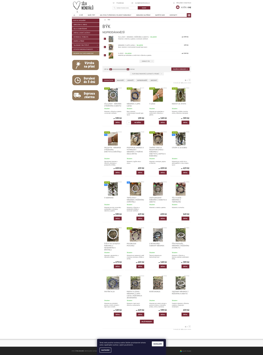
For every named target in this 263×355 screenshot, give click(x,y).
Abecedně (154, 80)
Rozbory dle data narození (83, 53)
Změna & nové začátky (81, 33)
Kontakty (173, 15)
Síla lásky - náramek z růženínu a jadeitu (137, 37)
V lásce (124, 53)
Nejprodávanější (142, 80)
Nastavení (105, 350)
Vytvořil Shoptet (186, 351)
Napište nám (160, 15)
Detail (118, 122)
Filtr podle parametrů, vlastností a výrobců (145, 73)
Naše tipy (91, 15)
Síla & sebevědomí (80, 29)
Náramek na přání (143, 15)
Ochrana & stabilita (80, 37)
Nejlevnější (120, 80)
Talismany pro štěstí (81, 45)
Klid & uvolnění (79, 20)
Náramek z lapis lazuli (130, 45)
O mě (81, 15)
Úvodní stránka (74, 15)
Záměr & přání (78, 41)
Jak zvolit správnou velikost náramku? (115, 15)
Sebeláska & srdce (80, 25)
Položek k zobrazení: (180, 69)
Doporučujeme (108, 80)
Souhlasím (157, 344)
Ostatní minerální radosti (83, 49)
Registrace (187, 3)
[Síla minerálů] (83, 6)
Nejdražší (130, 80)
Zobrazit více (146, 61)
